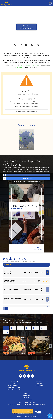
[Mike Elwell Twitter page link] (28, 376)
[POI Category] (15, 45)
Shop (21, 328)
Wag (6, 332)
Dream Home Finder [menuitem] (14, 385)
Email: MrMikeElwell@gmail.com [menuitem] (27, 402)
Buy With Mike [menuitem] (26, 395)
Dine (6, 328)
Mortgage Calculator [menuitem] (14, 387)
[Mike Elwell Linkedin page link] (32, 376)
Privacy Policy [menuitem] (25, 416)
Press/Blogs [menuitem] (39, 383)
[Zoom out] (51, 44)
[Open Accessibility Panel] (49, 415)
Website (47, 273)
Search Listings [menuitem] (14, 381)
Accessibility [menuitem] (33, 416)
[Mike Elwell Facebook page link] (20, 376)
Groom (44, 328)
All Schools (7, 264)
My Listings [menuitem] (14, 383)
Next (50, 346)
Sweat (36, 328)
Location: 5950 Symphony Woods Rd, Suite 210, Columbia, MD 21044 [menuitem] (26, 404)
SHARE (23, 337)
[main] (26, 180)
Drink (13, 328)
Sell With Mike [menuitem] (26, 397)
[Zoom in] (51, 42)
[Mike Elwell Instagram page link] (24, 376)
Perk (29, 328)
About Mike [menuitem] (39, 381)
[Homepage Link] (6, 3)
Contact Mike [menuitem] (39, 385)
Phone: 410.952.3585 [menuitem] (26, 400)
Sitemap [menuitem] (19, 416)
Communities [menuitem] (26, 393)
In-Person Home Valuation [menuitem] (14, 389)
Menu (46, 3)
